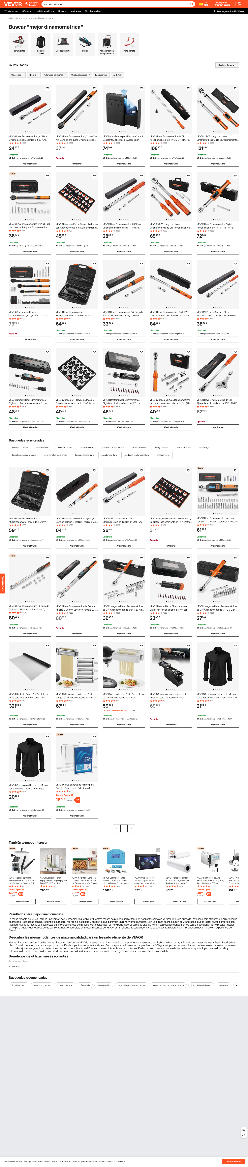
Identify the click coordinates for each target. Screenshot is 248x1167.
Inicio (11, 18)
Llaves (50, 18)
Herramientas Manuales (36, 18)
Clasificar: (222, 65)
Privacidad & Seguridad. (117, 1161)
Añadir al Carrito (30, 163)
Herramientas (20, 18)
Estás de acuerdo (234, 1161)
